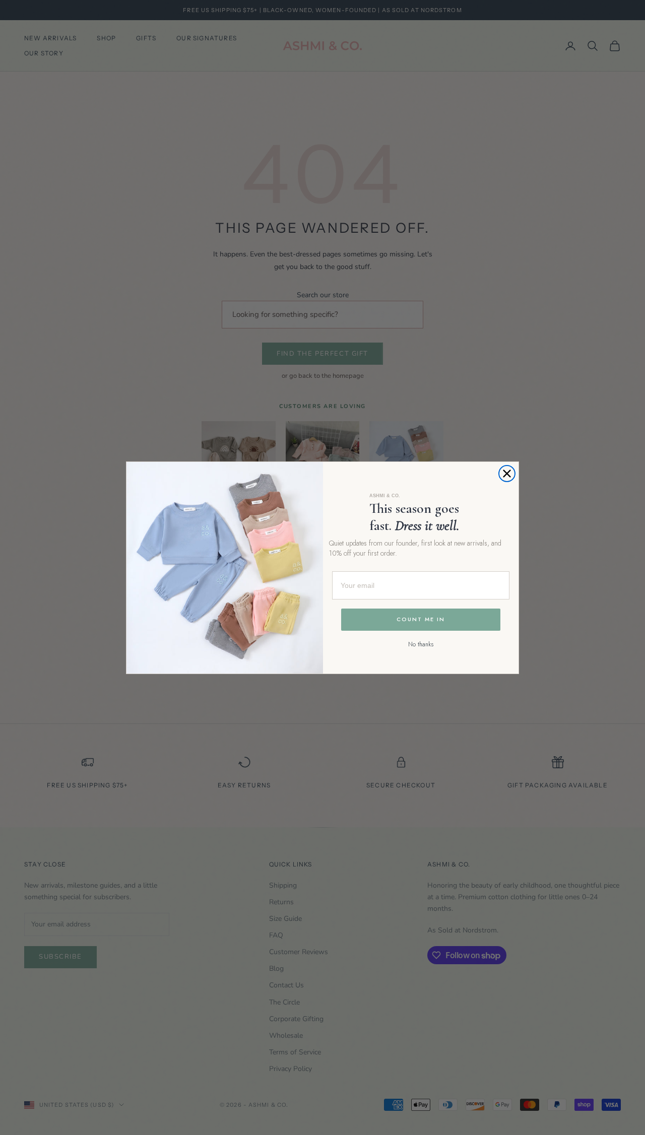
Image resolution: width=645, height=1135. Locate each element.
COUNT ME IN (421, 619)
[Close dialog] (507, 473)
